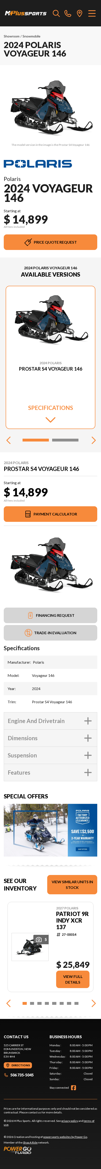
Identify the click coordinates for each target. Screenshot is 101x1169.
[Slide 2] (65, 440)
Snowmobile (31, 36)
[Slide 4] (47, 1003)
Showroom (11, 36)
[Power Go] (46, 1150)
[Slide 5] (54, 1003)
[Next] (92, 440)
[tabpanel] (71, 1062)
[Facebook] (73, 1088)
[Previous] (8, 440)
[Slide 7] (69, 1003)
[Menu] (92, 13)
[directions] (79, 13)
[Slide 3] (39, 1003)
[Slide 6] (62, 1003)
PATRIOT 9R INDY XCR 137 (72, 920)
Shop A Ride (30, 1142)
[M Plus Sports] (26, 13)
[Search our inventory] (56, 13)
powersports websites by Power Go (65, 1137)
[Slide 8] (76, 1003)
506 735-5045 (22, 1075)
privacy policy (69, 1121)
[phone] (67, 13)
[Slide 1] (36, 440)
